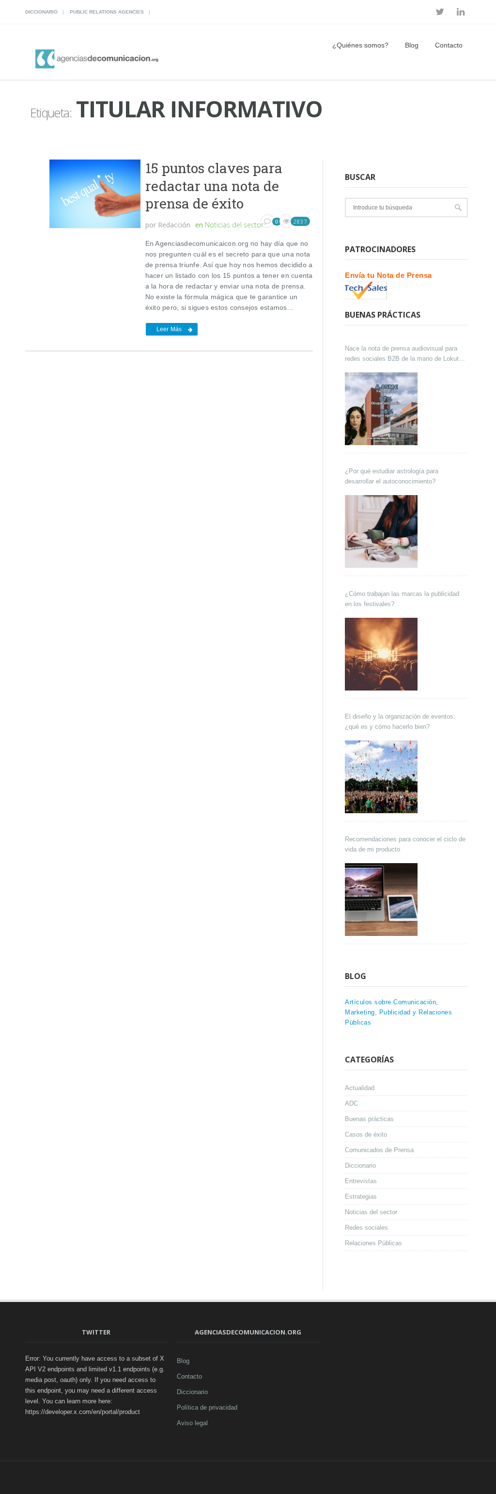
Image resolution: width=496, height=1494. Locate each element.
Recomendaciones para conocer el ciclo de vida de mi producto (405, 844)
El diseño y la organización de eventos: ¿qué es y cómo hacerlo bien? (400, 721)
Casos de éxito (366, 1134)
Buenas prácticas (369, 1119)
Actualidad (359, 1088)
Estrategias (361, 1196)
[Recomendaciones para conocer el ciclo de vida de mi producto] (382, 899)
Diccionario (41, 12)
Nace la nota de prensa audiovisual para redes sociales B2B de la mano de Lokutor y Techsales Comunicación (404, 354)
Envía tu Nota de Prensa (388, 275)
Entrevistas (361, 1181)
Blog (411, 45)
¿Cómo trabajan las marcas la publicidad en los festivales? (402, 599)
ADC (351, 1103)
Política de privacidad (207, 1407)
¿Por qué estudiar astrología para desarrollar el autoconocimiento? (391, 476)
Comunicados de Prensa (379, 1150)
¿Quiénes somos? (360, 45)
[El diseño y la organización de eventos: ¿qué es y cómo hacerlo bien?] (382, 777)
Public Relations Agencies (107, 12)
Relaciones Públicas (373, 1243)
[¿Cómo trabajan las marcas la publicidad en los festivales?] (382, 654)
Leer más (169, 329)
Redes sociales (366, 1227)
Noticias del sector (234, 224)
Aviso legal (192, 1423)
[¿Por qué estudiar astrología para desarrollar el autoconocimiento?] (382, 531)
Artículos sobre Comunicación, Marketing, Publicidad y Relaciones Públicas (398, 1012)
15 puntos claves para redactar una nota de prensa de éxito (213, 185)
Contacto (449, 45)
